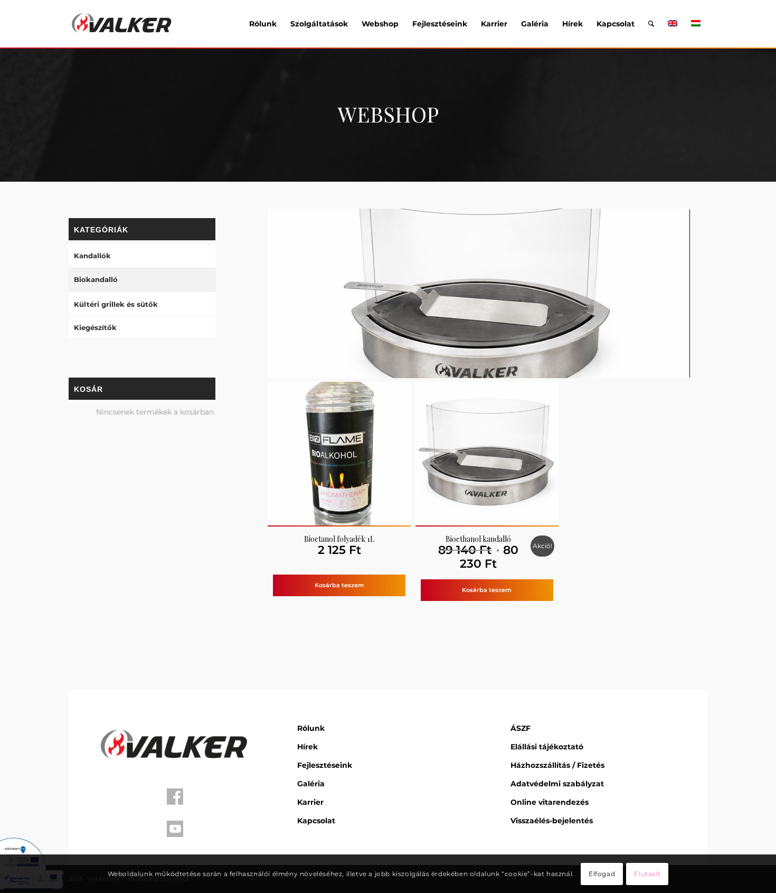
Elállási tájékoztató (546, 746)
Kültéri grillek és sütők (116, 304)
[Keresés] (651, 24)
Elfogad (602, 873)
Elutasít (647, 873)
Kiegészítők (95, 327)
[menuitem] (262, 24)
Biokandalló (96, 279)
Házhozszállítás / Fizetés (557, 765)
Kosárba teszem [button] (339, 585)
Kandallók (92, 255)
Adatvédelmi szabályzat (557, 783)
